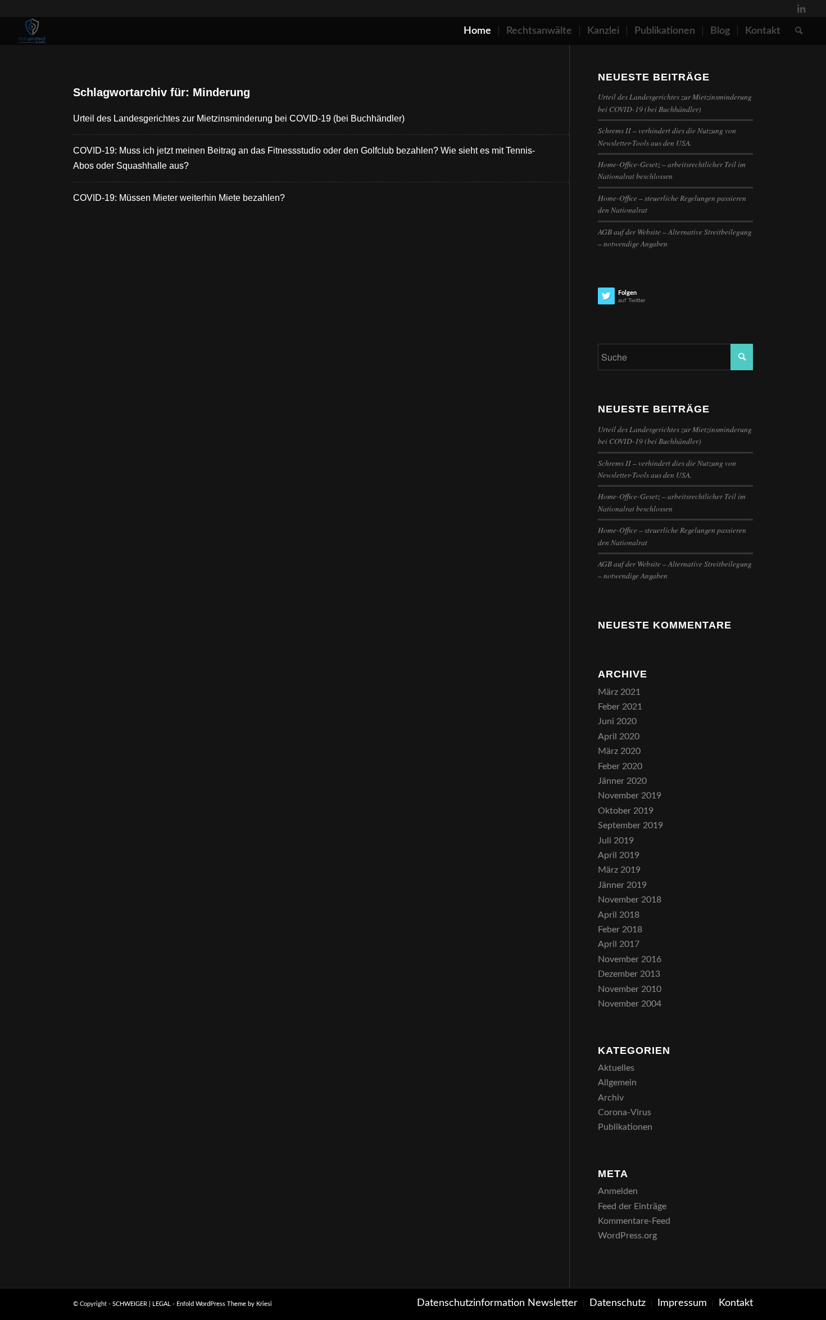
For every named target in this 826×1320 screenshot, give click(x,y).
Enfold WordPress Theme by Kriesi (224, 1304)
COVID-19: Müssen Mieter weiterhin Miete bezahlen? (179, 198)
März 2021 (619, 692)
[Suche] (799, 31)
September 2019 (630, 825)
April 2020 (618, 736)
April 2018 (618, 914)
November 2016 (629, 959)
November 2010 (629, 989)
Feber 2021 (620, 706)
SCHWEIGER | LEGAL (141, 1304)
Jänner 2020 (622, 780)
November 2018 (629, 899)
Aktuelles (616, 1067)
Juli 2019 (616, 840)
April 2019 (618, 855)
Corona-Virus (624, 1112)
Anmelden (618, 1191)
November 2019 (629, 795)
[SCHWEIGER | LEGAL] (32, 31)
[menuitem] (477, 31)
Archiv (611, 1097)
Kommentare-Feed (634, 1220)
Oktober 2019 (625, 810)
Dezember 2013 (629, 973)
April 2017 (618, 944)
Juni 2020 (617, 721)
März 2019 (619, 869)
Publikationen (625, 1127)
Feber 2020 (620, 766)
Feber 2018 (620, 929)
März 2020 (619, 751)
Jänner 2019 (622, 885)
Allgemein (617, 1082)
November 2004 (629, 1003)
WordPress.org (627, 1235)
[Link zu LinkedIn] (801, 8)
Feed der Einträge (632, 1206)
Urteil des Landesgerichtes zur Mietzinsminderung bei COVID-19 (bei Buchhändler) (239, 118)
